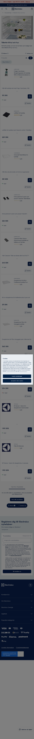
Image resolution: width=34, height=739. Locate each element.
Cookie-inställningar (17, 376)
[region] (17, 369)
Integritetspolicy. (23, 371)
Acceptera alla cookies (17, 380)
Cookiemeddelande (10, 371)
